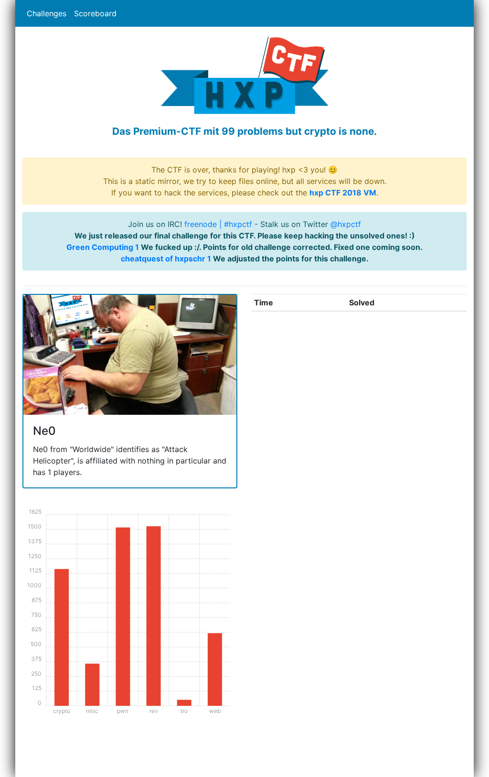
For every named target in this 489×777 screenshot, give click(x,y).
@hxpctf (345, 224)
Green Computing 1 (102, 247)
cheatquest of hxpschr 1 (166, 258)
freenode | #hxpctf (218, 224)
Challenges (46, 13)
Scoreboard (95, 13)
